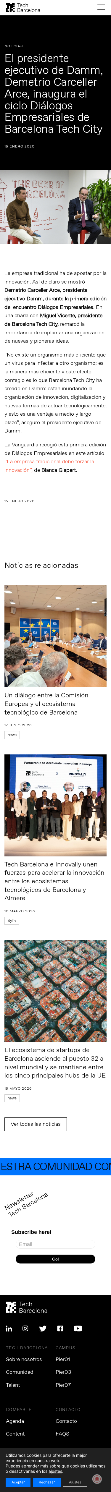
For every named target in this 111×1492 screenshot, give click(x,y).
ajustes (55, 1471)
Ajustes (75, 1482)
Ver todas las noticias (36, 1124)
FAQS (62, 1434)
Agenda (15, 1421)
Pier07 (63, 1385)
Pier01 (63, 1359)
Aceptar (18, 1482)
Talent (13, 1385)
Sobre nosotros (24, 1359)
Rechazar (47, 1482)
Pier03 (63, 1372)
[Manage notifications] (97, 1479)
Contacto (66, 1421)
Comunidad (19, 1372)
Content (15, 1434)
